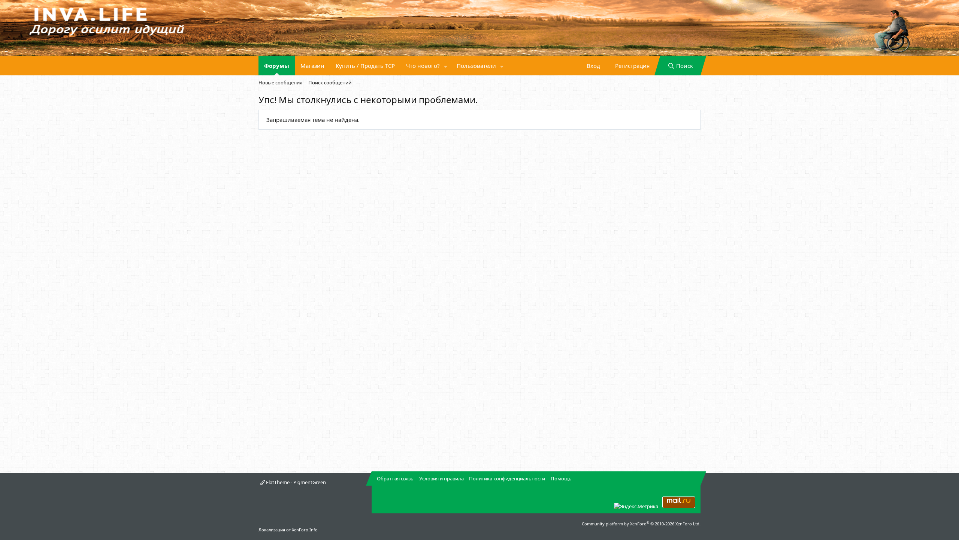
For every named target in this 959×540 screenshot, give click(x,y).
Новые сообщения (280, 82)
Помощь (561, 478)
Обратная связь (395, 478)
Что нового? (423, 65)
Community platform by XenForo (641, 523)
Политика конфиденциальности (507, 478)
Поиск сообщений (329, 82)
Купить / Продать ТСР (365, 65)
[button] (446, 65)
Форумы (276, 65)
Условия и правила (441, 478)
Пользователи (476, 65)
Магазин (312, 65)
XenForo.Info (305, 529)
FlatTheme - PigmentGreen (295, 482)
